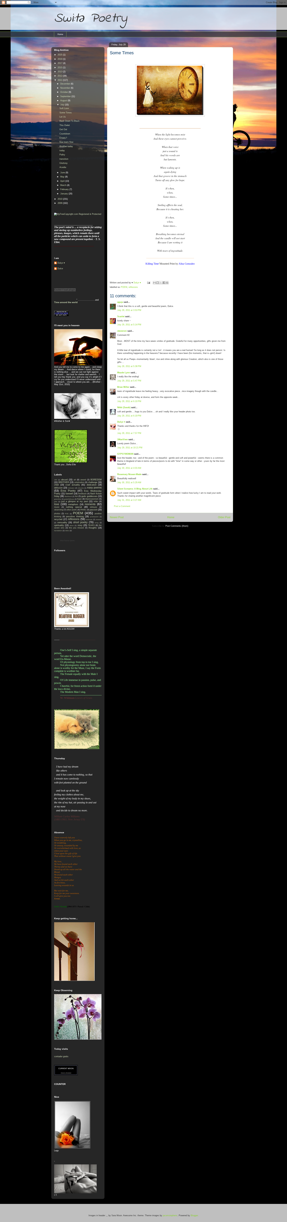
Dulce (60, 268)
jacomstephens (170, 1215)
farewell (69, 493)
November (65, 88)
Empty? (63, 138)
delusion (71, 488)
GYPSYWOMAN (125, 454)
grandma (57, 499)
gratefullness (69, 499)
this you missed (76, 528)
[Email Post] (148, 282)
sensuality (62, 522)
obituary (93, 507)
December (65, 83)
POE (67, 514)
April (62, 181)
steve (72, 525)
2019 (60, 59)
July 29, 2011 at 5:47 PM (129, 380)
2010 (60, 199)
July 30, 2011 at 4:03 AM (129, 468)
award (83, 480)
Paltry (62, 154)
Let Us (62, 117)
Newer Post (117, 517)
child (56, 485)
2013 (60, 71)
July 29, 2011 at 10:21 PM (129, 447)
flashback (68, 496)
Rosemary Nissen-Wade (129, 474)
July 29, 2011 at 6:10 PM (129, 401)
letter (96, 501)
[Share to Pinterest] (167, 282)
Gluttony (63, 163)
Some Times (65, 112)
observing (58, 510)
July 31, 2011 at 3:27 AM (129, 500)
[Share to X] (160, 282)
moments (90, 504)
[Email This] (154, 282)
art (75, 480)
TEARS (91, 525)
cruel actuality (72, 485)
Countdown (64, 133)
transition (63, 159)
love (56, 504)
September (65, 96)
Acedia (62, 167)
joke (55, 501)
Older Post (224, 517)
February (64, 189)
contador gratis (61, 1056)
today (62, 150)
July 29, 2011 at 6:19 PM (129, 415)
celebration (79, 482)
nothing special (74, 507)
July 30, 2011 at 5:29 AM (129, 482)
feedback (82, 493)
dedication (91, 485)
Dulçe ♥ (121, 422)
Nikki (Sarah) (123, 407)
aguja (120, 302)
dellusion (58, 488)
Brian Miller (123, 387)
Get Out (63, 129)
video (67, 530)
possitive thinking (75, 516)
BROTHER (63, 482)
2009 (60, 203)
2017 (60, 63)
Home (60, 34)
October (64, 92)
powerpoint (94, 517)
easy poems (94, 487)
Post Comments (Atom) (176, 526)
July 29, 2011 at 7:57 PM (129, 433)
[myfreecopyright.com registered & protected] (77, 214)
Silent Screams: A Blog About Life (134, 489)
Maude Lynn (123, 372)
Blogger (194, 1215)
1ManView (122, 439)
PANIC (83, 510)
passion (93, 509)
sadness (89, 519)
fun (76, 496)
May (62, 176)
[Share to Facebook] (164, 282)
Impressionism (91, 499)
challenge (92, 482)
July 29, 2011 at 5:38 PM (129, 366)
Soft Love (64, 108)
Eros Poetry (68, 490)
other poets (72, 510)
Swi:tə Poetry (90, 18)
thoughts (93, 528)
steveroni (122, 331)
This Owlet (64, 125)
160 (55, 480)
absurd (64, 479)
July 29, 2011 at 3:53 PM (129, 310)
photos (57, 513)
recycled (58, 519)
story (80, 525)
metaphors (73, 504)
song (96, 523)
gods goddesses (89, 496)
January (64, 193)
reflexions (133, 287)
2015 (60, 67)
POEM (124, 287)
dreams (81, 488)
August (64, 100)
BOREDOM (96, 479)
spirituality (59, 525)
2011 (60, 80)
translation (58, 530)
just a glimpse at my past (74, 501)
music (56, 507)
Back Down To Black (69, 121)
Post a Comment (122, 506)
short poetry (80, 522)
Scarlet (120, 316)
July (62, 104)
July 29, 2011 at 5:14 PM (129, 324)
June (63, 172)
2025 (60, 54)
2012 (60, 76)
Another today (66, 146)
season (99, 519)
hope (79, 499)
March (63, 185)
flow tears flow (66, 142)
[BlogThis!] (157, 282)
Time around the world (66, 302)
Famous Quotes (69, 540)
